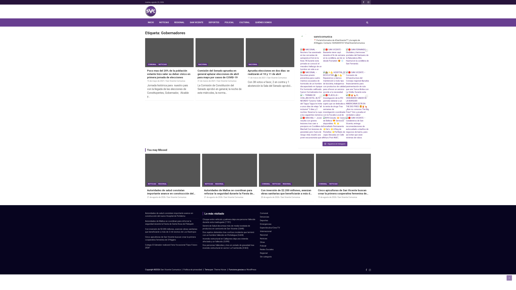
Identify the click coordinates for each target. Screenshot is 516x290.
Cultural (244, 22)
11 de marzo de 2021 (257, 78)
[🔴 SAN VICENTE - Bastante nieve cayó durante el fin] (334, 59)
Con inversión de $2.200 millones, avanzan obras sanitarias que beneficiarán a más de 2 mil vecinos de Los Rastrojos (286, 193)
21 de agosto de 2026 (156, 197)
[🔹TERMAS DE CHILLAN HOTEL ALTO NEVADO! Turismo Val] (311, 105)
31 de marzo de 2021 (207, 81)
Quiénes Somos (263, 22)
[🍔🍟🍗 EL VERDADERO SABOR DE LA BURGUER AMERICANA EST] (357, 105)
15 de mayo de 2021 (155, 81)
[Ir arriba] (509, 278)
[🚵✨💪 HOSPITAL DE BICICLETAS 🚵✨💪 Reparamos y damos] (334, 82)
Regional (179, 22)
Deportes (214, 22)
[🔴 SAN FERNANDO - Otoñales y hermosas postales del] (357, 59)
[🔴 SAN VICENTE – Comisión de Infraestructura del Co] (357, 82)
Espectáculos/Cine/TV (270, 227)
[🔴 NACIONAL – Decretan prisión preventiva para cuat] (311, 82)
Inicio (151, 22)
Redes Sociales (267, 249)
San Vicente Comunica (175, 81)
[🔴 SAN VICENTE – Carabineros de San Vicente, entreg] (357, 128)
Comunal (152, 64)
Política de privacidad (192, 269)
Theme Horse (220, 269)
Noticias (164, 22)
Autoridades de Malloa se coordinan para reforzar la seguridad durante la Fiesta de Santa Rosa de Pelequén (228, 193)
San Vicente (196, 22)
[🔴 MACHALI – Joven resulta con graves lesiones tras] (311, 128)
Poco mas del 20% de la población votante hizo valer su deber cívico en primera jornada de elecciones (168, 74)
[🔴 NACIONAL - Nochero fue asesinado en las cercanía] (311, 59)
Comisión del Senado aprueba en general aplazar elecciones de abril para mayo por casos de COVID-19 (218, 74)
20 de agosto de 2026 (270, 197)
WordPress (251, 269)
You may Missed (157, 150)
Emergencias (265, 224)
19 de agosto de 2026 (327, 197)
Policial (229, 22)
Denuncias (264, 217)
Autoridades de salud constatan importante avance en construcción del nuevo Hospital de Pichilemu (170, 193)
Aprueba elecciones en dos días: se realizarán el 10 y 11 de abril (269, 72)
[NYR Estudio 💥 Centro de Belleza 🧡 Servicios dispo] (334, 128)
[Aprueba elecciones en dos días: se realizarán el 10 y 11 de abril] (270, 52)
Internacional (265, 231)
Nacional (202, 64)
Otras (262, 242)
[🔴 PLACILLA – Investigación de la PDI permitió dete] (334, 105)
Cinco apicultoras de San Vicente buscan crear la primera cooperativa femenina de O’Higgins (342, 193)
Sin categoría (266, 256)
